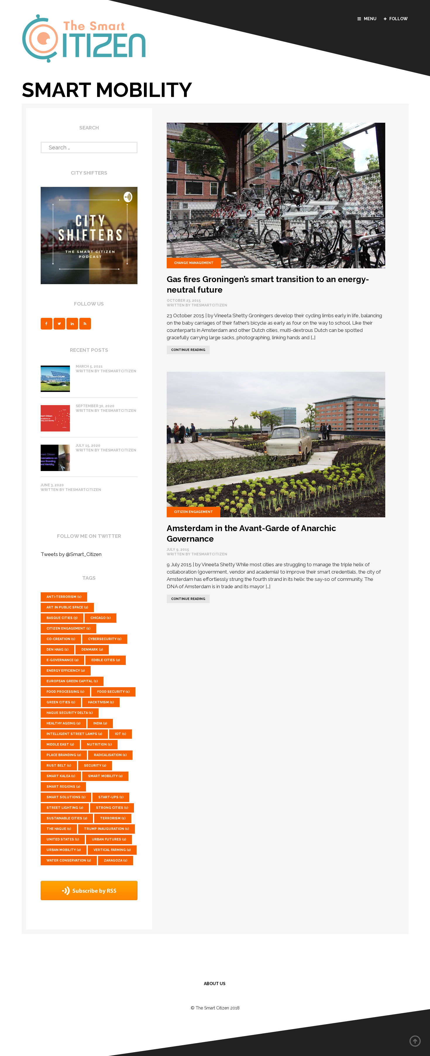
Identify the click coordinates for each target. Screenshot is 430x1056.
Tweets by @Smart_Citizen (71, 554)
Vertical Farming (112, 850)
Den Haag (57, 649)
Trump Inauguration (106, 829)
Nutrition (99, 744)
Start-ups (110, 797)
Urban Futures (109, 839)
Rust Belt (59, 765)
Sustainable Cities (67, 818)
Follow (398, 18)
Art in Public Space (67, 607)
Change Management (194, 263)
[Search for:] (89, 146)
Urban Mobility (64, 850)
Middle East (60, 744)
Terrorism (112, 818)
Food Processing (65, 692)
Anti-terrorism (64, 597)
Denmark (92, 649)
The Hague (59, 829)
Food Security (113, 692)
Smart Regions (63, 787)
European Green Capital (72, 681)
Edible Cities (105, 660)
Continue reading (186, 349)
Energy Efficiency (66, 671)
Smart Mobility (105, 776)
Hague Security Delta (70, 713)
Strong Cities (112, 808)
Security (95, 765)
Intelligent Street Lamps (74, 734)
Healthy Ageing (63, 723)
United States (63, 839)
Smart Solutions (66, 797)
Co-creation (61, 639)
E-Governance (62, 660)
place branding (64, 755)
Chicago (100, 618)
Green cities (61, 702)
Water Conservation (69, 860)
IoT (120, 734)
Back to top (415, 1041)
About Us (215, 983)
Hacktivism (101, 702)
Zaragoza (115, 860)
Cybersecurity (104, 639)
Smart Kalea (61, 776)
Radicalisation (110, 755)
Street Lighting (65, 808)
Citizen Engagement (193, 512)
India (100, 723)
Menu (370, 18)
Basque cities (62, 618)
